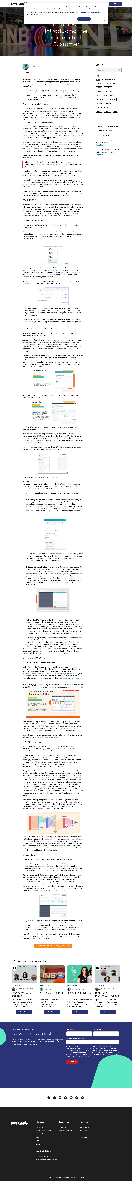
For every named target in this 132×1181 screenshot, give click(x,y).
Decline (98, 19)
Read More (100, 145)
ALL (98, 79)
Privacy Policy (88, 9)
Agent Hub (100, 126)
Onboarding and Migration (105, 130)
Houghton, (83, 1130)
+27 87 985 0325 (42, 1156)
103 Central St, (85, 1127)
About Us (39, 1137)
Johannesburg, (85, 1134)
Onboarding (40, 1134)
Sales (98, 95)
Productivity (108, 95)
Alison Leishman (36, 67)
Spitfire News (110, 83)
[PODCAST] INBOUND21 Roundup (107, 994)
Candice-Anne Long (78, 989)
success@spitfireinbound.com (47, 1159)
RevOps (99, 111)
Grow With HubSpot (43, 1130)
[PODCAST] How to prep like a (22, 994)
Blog (38, 1144)
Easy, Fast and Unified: (51, 993)
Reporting (112, 99)
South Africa (84, 1137)
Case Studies (101, 99)
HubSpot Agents (112, 126)
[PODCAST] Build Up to (79, 993)
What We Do (41, 1127)
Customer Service (102, 107)
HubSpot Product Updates (105, 91)
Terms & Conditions (65, 1130)
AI (112, 107)
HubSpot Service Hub (103, 119)
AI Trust (39, 1141)
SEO (98, 115)
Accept (84, 19)
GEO (110, 115)
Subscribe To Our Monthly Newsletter (53, 945)
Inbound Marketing (108, 79)
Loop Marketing (114, 122)
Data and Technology (104, 103)
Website (107, 111)
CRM (115, 111)
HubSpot (99, 83)
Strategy (108, 87)
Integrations (101, 122)
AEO (104, 115)
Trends (99, 87)
